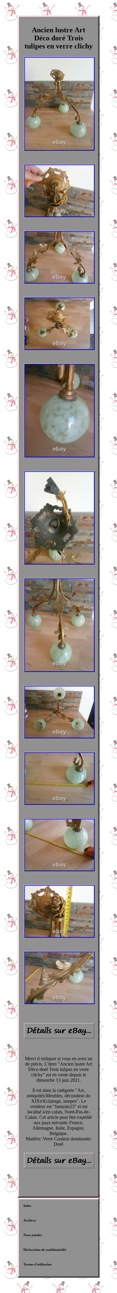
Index (27, 1205)
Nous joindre (32, 1235)
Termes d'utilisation (37, 1264)
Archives (29, 1220)
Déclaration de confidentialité (44, 1249)
